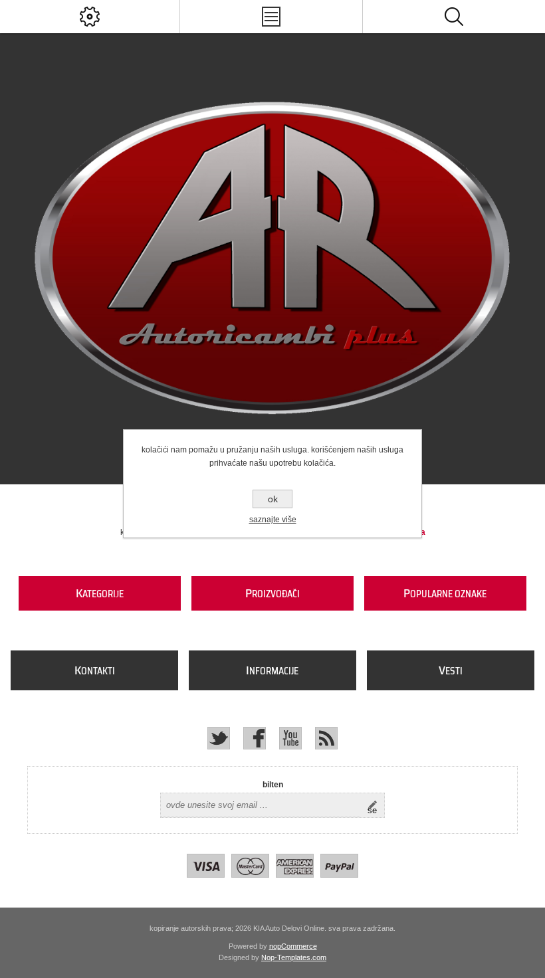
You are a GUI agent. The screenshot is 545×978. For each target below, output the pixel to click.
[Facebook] (254, 738)
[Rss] (326, 738)
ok (273, 499)
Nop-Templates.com (293, 957)
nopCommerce (293, 946)
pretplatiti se (376, 805)
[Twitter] (218, 738)
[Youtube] (290, 738)
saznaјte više (272, 519)
